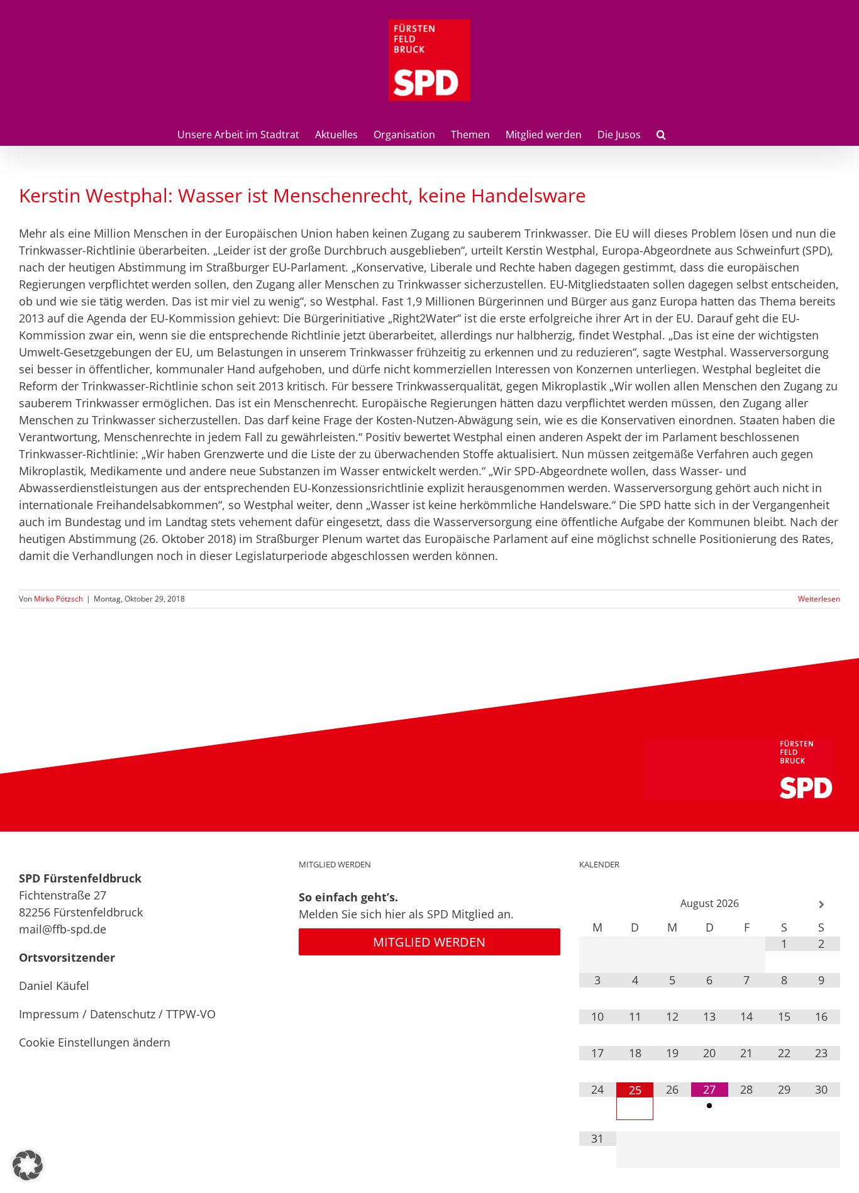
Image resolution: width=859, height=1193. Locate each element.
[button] (661, 133)
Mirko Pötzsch (58, 598)
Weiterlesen (819, 598)
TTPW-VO (191, 1013)
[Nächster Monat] (821, 905)
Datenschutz (122, 1013)
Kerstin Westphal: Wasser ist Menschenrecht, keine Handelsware (302, 195)
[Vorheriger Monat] (597, 905)
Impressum (49, 1013)
